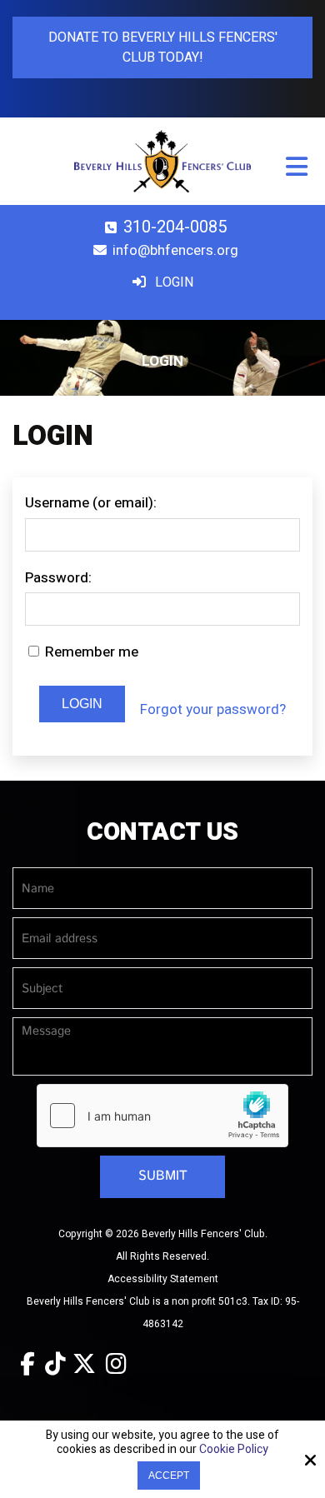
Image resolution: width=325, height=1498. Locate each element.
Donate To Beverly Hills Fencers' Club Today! (163, 47)
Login (172, 282)
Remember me (90, 652)
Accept (168, 1475)
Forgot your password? (213, 709)
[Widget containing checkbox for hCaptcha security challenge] (162, 1115)
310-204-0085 (175, 227)
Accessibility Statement (163, 1278)
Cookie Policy (233, 1450)
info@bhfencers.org (175, 250)
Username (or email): (91, 502)
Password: (58, 577)
